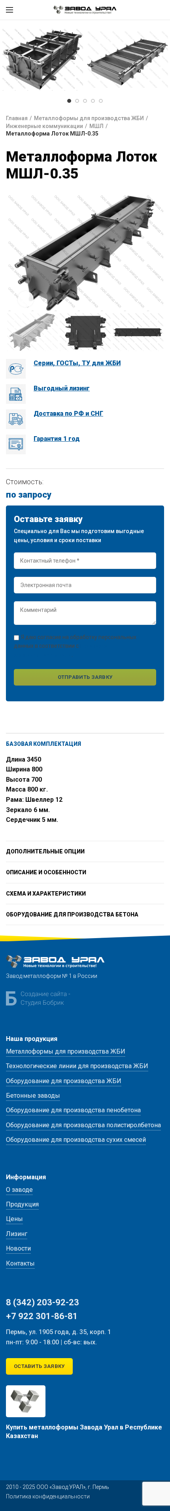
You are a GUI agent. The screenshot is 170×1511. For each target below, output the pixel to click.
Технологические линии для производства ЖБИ (77, 1066)
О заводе (19, 1189)
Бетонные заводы (33, 1095)
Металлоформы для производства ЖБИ (89, 118)
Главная (17, 118)
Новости (18, 1248)
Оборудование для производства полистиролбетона (83, 1125)
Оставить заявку (39, 1366)
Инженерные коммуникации (44, 126)
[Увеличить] (26, 299)
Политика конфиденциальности (48, 1496)
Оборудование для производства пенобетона (73, 1110)
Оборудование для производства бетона (72, 914)
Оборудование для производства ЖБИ (63, 1081)
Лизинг (16, 1234)
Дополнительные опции (45, 851)
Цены (14, 1219)
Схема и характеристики (46, 893)
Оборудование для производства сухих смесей (76, 1139)
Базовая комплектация (43, 744)
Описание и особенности (46, 872)
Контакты (20, 1263)
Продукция (22, 1204)
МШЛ (96, 126)
